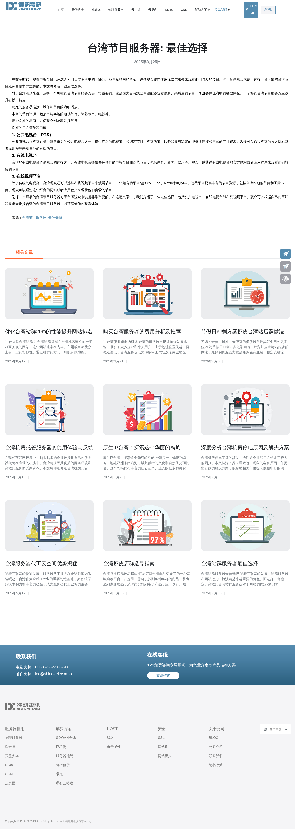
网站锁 (163, 747)
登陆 (270, 9)
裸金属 (96, 9)
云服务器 (78, 9)
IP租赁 (61, 747)
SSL (161, 738)
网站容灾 (165, 756)
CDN (184, 9)
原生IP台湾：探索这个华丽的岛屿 (142, 447)
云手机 (135, 9)
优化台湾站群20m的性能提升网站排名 (49, 331)
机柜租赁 (63, 765)
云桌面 (152, 9)
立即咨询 (163, 675)
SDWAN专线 (66, 738)
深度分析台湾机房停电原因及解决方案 (245, 447)
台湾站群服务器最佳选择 (229, 563)
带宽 (59, 774)
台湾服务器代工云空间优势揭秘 (41, 563)
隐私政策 (216, 765)
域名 (110, 738)
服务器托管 (64, 756)
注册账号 (252, 9)
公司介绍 (216, 747)
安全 (162, 729)
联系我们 (216, 756)
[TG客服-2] (285, 266)
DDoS (169, 9)
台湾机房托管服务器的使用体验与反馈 (49, 447)
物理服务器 (116, 9)
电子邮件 (114, 747)
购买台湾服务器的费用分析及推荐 (142, 331)
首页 (61, 9)
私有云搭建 (64, 783)
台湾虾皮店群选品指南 (129, 563)
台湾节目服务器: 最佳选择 (42, 217)
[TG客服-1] (285, 254)
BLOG (213, 738)
